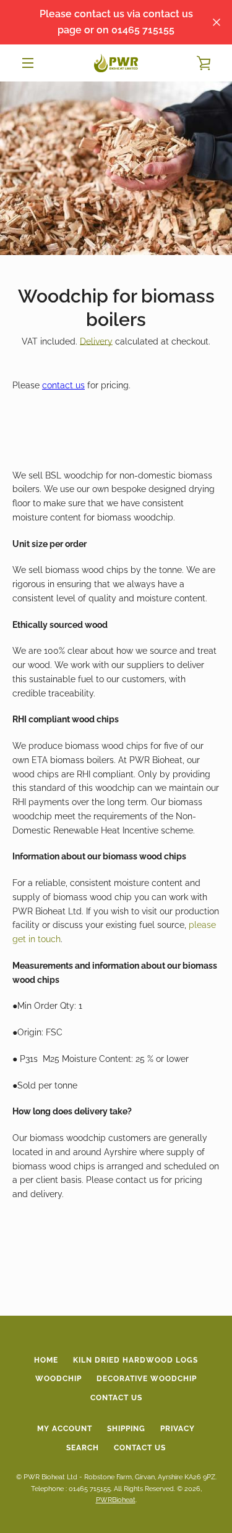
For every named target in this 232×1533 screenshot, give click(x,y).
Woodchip (58, 1378)
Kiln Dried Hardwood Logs (135, 1360)
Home (46, 1360)
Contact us (140, 1447)
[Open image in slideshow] (116, 168)
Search (82, 1447)
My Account (64, 1428)
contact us (63, 385)
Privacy (177, 1428)
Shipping (126, 1428)
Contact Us (116, 1397)
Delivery (96, 341)
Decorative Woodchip (147, 1378)
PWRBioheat (115, 1499)
